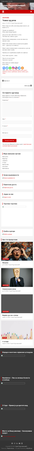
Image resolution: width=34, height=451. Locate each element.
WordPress (29, 448)
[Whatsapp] (10, 68)
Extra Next (5, 166)
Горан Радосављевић (13, 5)
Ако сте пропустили (9, 240)
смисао (19, 71)
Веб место (5, 133)
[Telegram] (19, 68)
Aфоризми (5, 17)
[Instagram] (13, 68)
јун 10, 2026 (5, 291)
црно (27, 71)
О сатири (5, 341)
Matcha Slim (5, 164)
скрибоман (14, 71)
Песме (4, 337)
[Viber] (16, 68)
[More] (22, 68)
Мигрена (5, 263)
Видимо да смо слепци (10, 315)
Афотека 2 (7, 81)
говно (6, 70)
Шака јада (27, 85)
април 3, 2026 (5, 343)
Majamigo (4, 158)
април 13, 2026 (6, 317)
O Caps (4, 162)
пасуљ (9, 71)
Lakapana (4, 160)
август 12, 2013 (6, 23)
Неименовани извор (9, 289)
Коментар (5, 100)
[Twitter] (7, 68)
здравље (4, 71)
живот (25, 70)
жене (21, 70)
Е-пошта (5, 126)
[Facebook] (4, 68)
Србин (23, 71)
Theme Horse (10, 448)
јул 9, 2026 (5, 264)
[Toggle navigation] (3, 11)
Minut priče (5, 156)
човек (3, 73)
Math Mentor (5, 168)
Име (4, 119)
